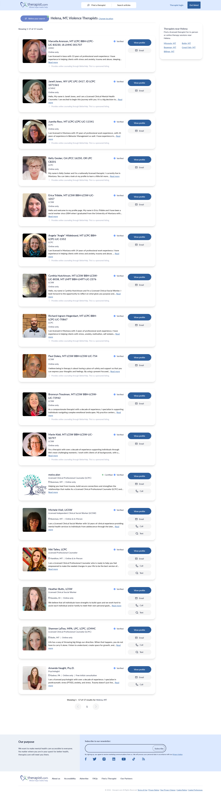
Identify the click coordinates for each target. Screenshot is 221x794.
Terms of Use (142, 790)
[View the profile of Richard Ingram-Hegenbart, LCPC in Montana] (34, 326)
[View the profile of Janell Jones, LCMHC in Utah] (34, 91)
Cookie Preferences (195, 790)
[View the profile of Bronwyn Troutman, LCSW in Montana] (34, 404)
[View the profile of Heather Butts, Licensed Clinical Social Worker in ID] (34, 599)
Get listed (194, 5)
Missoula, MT (170, 43)
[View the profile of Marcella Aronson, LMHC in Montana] (34, 51)
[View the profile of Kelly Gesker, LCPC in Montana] (34, 168)
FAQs (95, 778)
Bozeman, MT (170, 47)
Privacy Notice (177, 754)
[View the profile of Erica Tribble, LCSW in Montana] (34, 205)
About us (56, 778)
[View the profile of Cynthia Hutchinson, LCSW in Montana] (34, 285)
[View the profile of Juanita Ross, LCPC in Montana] (34, 131)
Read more (53, 62)
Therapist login (176, 5)
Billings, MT (169, 51)
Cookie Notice (182, 790)
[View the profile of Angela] (34, 245)
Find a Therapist (109, 778)
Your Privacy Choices (167, 790)
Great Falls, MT (189, 47)
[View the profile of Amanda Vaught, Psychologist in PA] (34, 678)
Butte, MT (186, 43)
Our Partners (126, 778)
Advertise (84, 778)
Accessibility (70, 778)
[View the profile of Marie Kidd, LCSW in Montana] (34, 444)
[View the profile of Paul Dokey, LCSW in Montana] (34, 366)
